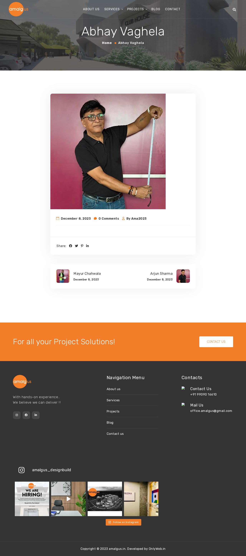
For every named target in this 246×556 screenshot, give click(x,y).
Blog (155, 9)
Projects (135, 9)
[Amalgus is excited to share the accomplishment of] (141, 499)
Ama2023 (139, 218)
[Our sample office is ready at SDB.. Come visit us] (68, 499)
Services (112, 9)
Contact (172, 9)
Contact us (115, 434)
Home (107, 43)
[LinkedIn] (87, 246)
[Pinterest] (82, 246)
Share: (61, 246)
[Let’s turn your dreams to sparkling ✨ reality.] (105, 499)
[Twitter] (76, 246)
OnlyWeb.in (157, 549)
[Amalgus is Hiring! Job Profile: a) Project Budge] (32, 499)
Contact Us (216, 342)
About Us (91, 9)
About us (114, 389)
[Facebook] (70, 246)
